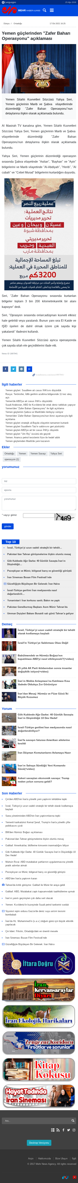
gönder (7, 526)
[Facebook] (63, 1130)
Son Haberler (12, 793)
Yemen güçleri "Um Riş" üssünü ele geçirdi (27, 434)
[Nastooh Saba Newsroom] (64, 1177)
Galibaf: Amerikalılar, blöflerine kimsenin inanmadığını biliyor (37, 845)
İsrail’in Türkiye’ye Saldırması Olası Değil (43, 643)
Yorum (7, 709)
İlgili (74, 1158)
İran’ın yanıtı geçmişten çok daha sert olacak (29, 898)
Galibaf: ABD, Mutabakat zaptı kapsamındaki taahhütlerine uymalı (40, 891)
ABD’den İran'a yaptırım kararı (21, 878)
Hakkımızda (44, 1158)
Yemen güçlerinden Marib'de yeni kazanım (27, 441)
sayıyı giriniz (9, 515)
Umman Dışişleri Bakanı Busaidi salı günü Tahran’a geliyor (40, 613)
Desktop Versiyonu (39, 1142)
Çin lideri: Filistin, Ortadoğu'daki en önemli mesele (31, 931)
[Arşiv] (52, 1130)
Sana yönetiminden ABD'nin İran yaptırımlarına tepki (32, 815)
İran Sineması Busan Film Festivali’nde (29, 577)
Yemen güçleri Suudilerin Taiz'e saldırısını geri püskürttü (34, 426)
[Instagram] (74, 1130)
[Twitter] (68, 1130)
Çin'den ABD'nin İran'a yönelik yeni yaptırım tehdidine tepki (36, 799)
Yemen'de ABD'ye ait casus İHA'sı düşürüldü (28, 401)
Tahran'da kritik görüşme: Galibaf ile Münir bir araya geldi (35, 885)
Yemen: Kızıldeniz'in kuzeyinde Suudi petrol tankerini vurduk (37, 904)
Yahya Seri (56, 453)
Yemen (22, 453)
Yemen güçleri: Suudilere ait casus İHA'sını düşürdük (33, 390)
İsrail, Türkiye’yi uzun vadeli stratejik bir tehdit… (34, 547)
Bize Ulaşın (61, 1158)
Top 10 (10, 542)
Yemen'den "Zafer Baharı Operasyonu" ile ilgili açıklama (34, 408)
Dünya (6, 23)
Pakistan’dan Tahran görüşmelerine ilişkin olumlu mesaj (39, 554)
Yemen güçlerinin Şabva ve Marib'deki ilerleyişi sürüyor (34, 412)
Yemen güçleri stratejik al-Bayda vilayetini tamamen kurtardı (37, 422)
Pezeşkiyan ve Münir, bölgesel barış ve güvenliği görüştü (39, 570)
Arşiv (31, 1158)
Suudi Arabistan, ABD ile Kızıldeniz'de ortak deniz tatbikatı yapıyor (40, 404)
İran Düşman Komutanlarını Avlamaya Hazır (44, 752)
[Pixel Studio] (72, 1177)
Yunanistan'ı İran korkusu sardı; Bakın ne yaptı (33, 600)
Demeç (7, 624)
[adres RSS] (58, 1130)
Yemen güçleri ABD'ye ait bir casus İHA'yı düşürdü (31, 430)
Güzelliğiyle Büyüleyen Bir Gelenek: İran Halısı (33, 583)
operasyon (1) (12, 459)
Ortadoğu (18, 23)
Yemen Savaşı (38, 453)
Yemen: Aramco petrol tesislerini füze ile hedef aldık (32, 437)
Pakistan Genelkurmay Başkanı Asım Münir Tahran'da (37, 607)
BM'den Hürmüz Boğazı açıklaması (24, 832)
